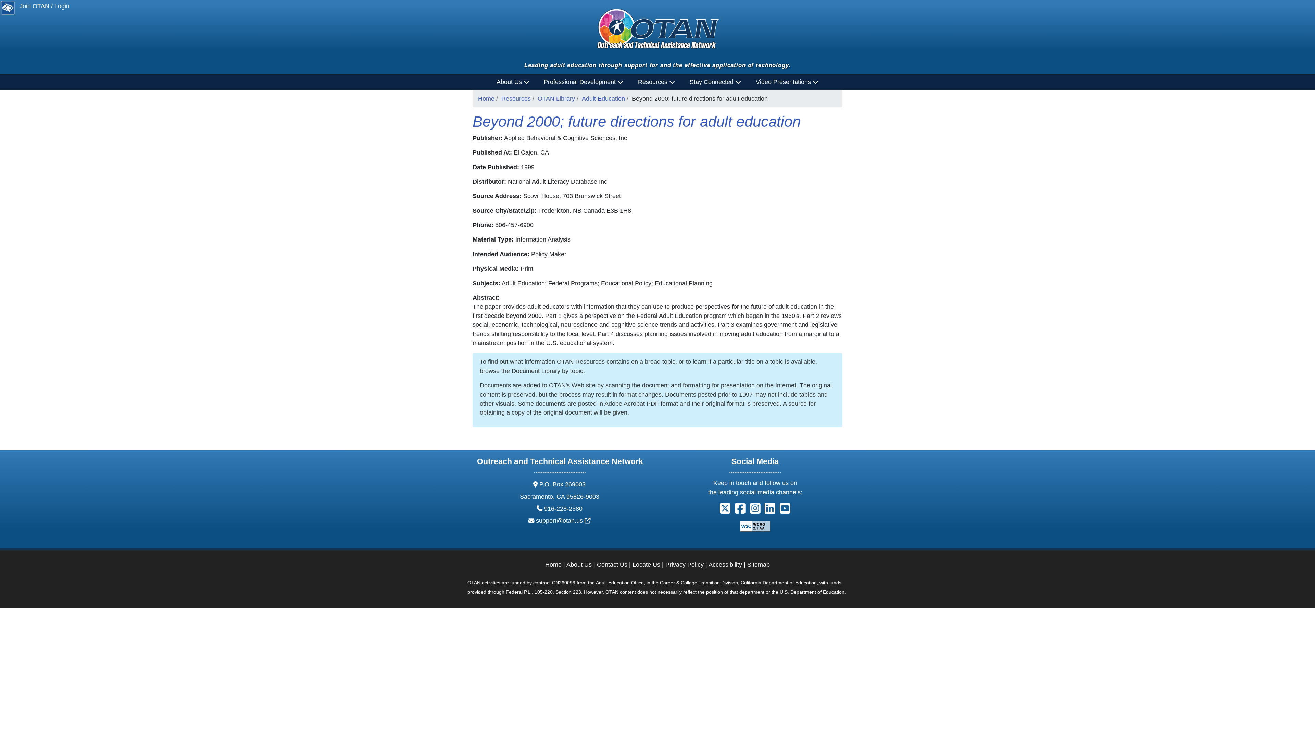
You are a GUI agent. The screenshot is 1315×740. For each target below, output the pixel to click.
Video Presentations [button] (784, 81)
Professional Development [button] (580, 81)
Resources (516, 98)
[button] (725, 510)
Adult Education (603, 98)
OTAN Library (556, 98)
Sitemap (758, 564)
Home (486, 98)
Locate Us (646, 564)
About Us (579, 564)
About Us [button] (510, 81)
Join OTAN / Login (45, 6)
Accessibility (725, 564)
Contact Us (612, 564)
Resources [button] (653, 81)
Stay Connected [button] (712, 81)
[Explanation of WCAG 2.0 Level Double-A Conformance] (755, 525)
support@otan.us (563, 520)
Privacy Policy (684, 564)
